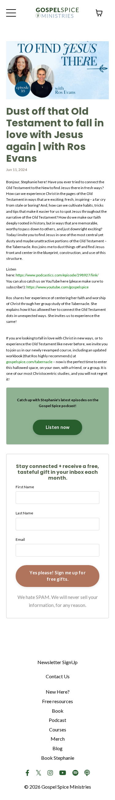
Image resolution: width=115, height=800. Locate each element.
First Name (25, 487)
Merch (58, 739)
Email (20, 539)
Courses (57, 729)
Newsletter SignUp (57, 662)
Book (57, 711)
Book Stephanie (57, 758)
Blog (57, 748)
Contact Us (58, 676)
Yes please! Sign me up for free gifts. (57, 576)
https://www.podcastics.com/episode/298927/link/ (57, 275)
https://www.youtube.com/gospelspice (57, 287)
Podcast (57, 720)
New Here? (58, 692)
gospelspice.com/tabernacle (29, 361)
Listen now (58, 427)
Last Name (24, 513)
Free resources (57, 701)
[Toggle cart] (99, 13)
